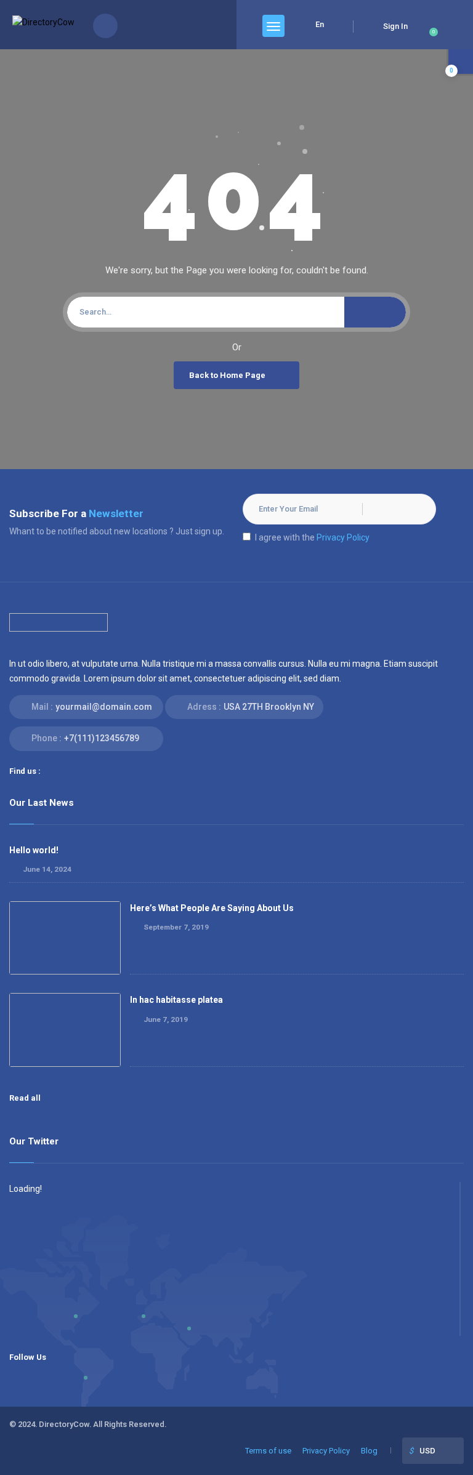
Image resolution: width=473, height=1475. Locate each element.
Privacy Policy (343, 537)
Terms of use (268, 1450)
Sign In (395, 26)
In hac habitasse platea (176, 1000)
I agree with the (312, 537)
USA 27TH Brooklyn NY (269, 707)
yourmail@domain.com (103, 707)
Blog (369, 1450)
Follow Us (27, 1357)
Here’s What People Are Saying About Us (212, 908)
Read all (25, 1098)
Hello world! (34, 850)
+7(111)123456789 (101, 738)
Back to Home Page (227, 375)
